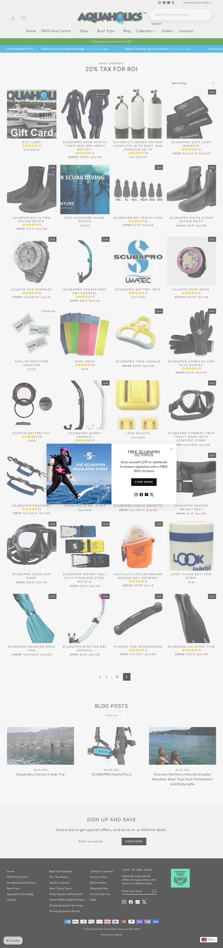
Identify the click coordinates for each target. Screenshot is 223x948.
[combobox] (208, 939)
